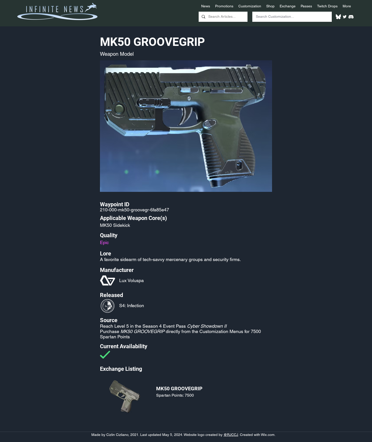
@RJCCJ (230, 435)
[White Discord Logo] (351, 16)
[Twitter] (344, 16)
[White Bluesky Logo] (338, 16)
